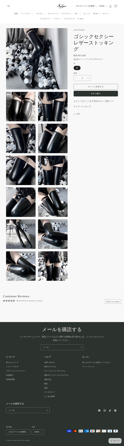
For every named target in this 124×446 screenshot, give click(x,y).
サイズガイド (49, 392)
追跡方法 (47, 379)
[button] (8, 6)
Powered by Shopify (23, 440)
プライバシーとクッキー (16, 371)
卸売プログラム (50, 367)
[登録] (81, 347)
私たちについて (12, 362)
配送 (46, 384)
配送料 (76, 59)
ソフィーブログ (12, 367)
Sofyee (14, 440)
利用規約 (9, 375)
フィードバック (88, 367)
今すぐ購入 (96, 94)
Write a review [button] (113, 301)
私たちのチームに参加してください (96, 362)
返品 (46, 388)
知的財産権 (10, 379)
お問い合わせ (49, 362)
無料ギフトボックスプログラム (56, 375)
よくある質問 (49, 396)
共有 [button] (78, 114)
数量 (75, 73)
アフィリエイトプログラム (54, 371)
